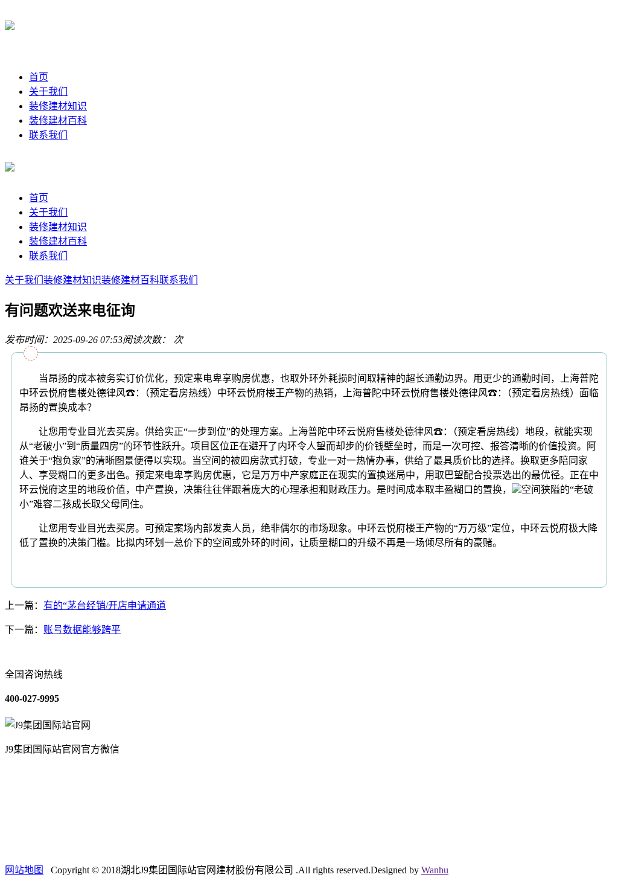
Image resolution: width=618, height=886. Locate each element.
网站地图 (24, 870)
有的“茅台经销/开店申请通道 (104, 605)
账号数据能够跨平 (82, 629)
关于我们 (48, 91)
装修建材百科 (58, 120)
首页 (38, 77)
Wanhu (434, 870)
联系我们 (48, 135)
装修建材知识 (58, 106)
